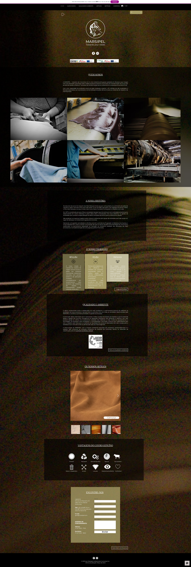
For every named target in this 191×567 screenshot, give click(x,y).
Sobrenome (97, 504)
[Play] (62, 14)
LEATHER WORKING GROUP (84, 331)
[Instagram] (97, 53)
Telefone (96, 514)
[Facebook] (93, 53)
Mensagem (97, 519)
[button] (119, 547)
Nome (96, 498)
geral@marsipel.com (81, 515)
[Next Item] (118, 395)
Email (96, 509)
